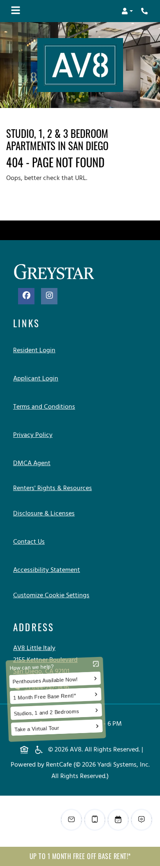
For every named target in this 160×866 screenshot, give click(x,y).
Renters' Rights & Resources (54, 488)
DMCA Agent (33, 463)
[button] (127, 11)
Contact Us (29, 542)
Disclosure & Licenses (45, 513)
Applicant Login (37, 378)
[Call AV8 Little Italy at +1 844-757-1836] (145, 11)
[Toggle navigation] (16, 11)
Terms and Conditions (45, 406)
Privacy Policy (34, 435)
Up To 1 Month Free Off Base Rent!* (80, 856)
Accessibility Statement (48, 570)
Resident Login (36, 350)
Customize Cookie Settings (51, 595)
